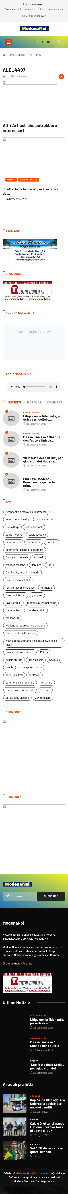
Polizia (44, 652)
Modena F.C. (12, 618)
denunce (36, 565)
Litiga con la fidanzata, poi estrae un (47, 1021)
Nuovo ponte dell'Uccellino (21, 633)
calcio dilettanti (34, 527)
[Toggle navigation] (8, 42)
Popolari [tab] (35, 402)
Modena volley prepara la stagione (25, 625)
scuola (9, 667)
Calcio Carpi (12, 527)
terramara (46, 682)
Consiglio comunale (17, 557)
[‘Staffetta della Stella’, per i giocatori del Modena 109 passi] (14, 1066)
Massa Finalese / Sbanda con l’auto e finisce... (41, 438)
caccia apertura (44, 519)
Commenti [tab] (55, 402)
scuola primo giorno (30, 667)
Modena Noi (19, 1173)
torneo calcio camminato (20, 690)
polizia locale (35, 659)
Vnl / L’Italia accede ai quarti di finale (46, 1150)
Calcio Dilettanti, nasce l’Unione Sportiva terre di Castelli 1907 (47, 1127)
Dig (49, 565)
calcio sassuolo (37, 534)
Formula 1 (46, 587)
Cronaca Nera (31, 412)
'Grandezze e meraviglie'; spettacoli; (26, 511)
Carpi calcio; (33, 542)
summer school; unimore (20, 682)
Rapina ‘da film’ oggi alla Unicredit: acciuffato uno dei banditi (47, 1103)
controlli (38, 557)
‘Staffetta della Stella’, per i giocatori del (47, 1066)
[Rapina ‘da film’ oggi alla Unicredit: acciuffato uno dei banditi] (14, 1103)
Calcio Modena (29, 180)
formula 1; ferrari (15, 595)
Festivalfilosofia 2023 (18, 580)
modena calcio (36, 610)
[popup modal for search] (59, 42)
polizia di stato (14, 659)
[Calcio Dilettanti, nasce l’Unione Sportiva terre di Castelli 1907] (14, 1126)
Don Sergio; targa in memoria (22, 572)
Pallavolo (36, 1144)
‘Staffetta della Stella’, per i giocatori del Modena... (43, 459)
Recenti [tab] (14, 402)
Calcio (11, 180)
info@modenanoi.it (39, 1173)
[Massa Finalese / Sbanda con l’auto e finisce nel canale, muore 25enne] (14, 1044)
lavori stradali (13, 602)
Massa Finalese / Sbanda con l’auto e (44, 1044)
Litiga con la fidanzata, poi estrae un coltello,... (42, 417)
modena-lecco (14, 610)
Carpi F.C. (52, 542)
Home (11, 54)
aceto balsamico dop (18, 519)
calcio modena (14, 534)
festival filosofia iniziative (20, 587)
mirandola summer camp (41, 602)
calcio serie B (13, 542)
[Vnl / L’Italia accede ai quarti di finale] (14, 1150)
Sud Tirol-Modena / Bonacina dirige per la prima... (39, 482)
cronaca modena (15, 565)
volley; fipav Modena (17, 697)
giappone (37, 595)
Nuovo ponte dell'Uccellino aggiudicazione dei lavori (31, 642)
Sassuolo (54, 659)
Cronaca (35, 1096)
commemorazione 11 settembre (24, 549)
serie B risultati (14, 675)
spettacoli (34, 675)
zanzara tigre (43, 697)
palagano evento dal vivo (20, 652)
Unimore (45, 690)
